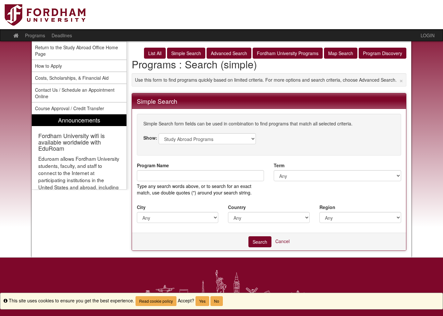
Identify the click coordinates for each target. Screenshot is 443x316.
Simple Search (186, 53)
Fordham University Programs (287, 53)
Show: (150, 138)
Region (327, 207)
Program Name (153, 165)
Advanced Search (229, 53)
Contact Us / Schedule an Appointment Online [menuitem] (74, 93)
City (141, 207)
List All (155, 53)
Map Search (340, 53)
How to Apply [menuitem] (48, 66)
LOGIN (428, 35)
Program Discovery (382, 53)
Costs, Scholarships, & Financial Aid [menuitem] (72, 78)
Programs (35, 35)
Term (279, 165)
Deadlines (62, 35)
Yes (202, 301)
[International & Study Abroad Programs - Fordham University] (221, 14)
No (216, 301)
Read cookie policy (156, 301)
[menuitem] (79, 151)
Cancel (282, 241)
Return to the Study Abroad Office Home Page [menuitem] (76, 50)
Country (237, 207)
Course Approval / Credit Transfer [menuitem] (69, 108)
